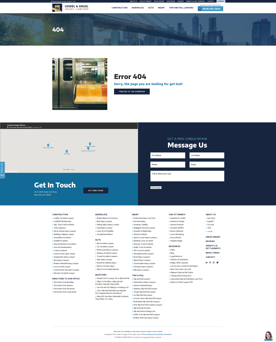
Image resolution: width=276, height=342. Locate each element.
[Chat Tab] (138, 171)
